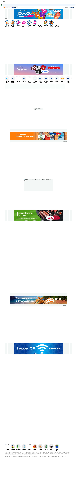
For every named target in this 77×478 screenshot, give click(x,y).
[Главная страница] (1, 5)
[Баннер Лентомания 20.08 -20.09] (38, 13)
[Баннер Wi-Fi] (38, 348)
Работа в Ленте (66, 7)
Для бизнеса (72, 7)
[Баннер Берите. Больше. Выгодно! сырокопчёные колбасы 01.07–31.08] (38, 215)
